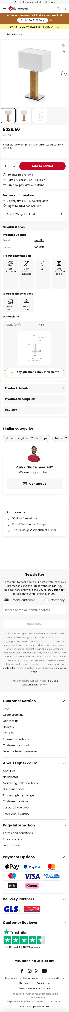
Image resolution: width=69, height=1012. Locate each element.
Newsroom (23, 807)
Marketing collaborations (20, 783)
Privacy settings (13, 978)
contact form (10, 667)
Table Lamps (14, 34)
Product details (16, 388)
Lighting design (23, 795)
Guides (24, 814)
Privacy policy (12, 839)
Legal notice (11, 845)
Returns (8, 733)
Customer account (16, 745)
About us (9, 771)
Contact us (10, 721)
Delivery (8, 727)
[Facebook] (24, 971)
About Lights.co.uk (20, 763)
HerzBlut (39, 240)
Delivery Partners (18, 899)
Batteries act (43, 983)
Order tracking (13, 715)
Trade (7, 795)
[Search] (58, 8)
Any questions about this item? (38, 372)
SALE (32, 20)
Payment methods (16, 739)
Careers (8, 807)
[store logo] (20, 8)
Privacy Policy (27, 983)
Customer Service (19, 700)
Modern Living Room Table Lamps (26, 438)
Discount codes (13, 789)
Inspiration (10, 814)
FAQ (6, 709)
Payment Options (19, 857)
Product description (20, 399)
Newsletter (10, 777)
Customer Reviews (20, 922)
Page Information (19, 825)
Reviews (11, 410)
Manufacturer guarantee (20, 751)
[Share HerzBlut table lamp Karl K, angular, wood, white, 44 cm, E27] (63, 51)
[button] (8, 115)
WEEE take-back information (35, 988)
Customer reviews (15, 801)
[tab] (34, 726)
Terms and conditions (18, 833)
